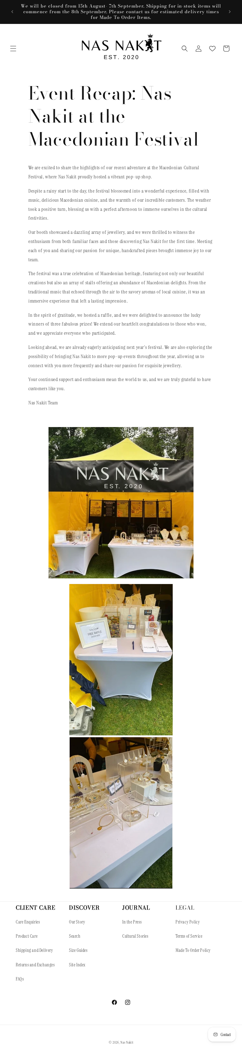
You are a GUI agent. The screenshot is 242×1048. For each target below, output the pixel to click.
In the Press (131, 922)
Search (75, 936)
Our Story (77, 922)
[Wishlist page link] (212, 48)
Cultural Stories (135, 936)
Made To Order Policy (193, 950)
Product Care (26, 936)
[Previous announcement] (12, 12)
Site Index (77, 965)
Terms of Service (189, 936)
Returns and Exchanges (35, 965)
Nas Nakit (126, 1042)
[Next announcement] (230, 12)
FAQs (20, 979)
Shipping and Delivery (34, 950)
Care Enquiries (28, 922)
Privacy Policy (188, 922)
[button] (13, 48)
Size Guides (78, 950)
